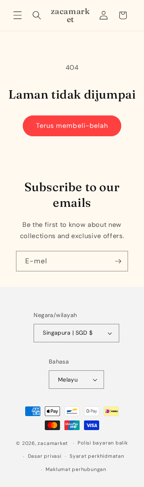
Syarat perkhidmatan (97, 456)
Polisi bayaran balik (103, 443)
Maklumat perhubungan (76, 469)
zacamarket (53, 443)
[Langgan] (118, 261)
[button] (17, 15)
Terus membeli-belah (72, 125)
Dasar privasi (45, 456)
